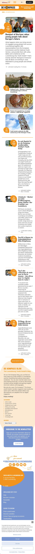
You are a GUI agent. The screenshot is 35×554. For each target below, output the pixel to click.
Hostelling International (11, 408)
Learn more (18, 443)
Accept (17, 539)
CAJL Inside (8, 402)
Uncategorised (9, 416)
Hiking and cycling (10, 407)
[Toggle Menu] (14, 2)
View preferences (17, 548)
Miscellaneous (9, 410)
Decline (17, 543)
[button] (32, 522)
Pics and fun (8, 413)
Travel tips (8, 415)
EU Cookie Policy (13, 552)
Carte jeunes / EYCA (10, 403)
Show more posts (17, 361)
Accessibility (29, 2)
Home (3, 12)
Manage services (17, 534)
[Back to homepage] (6, 2)
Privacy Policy (21, 552)
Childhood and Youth (10, 405)
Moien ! (7, 412)
